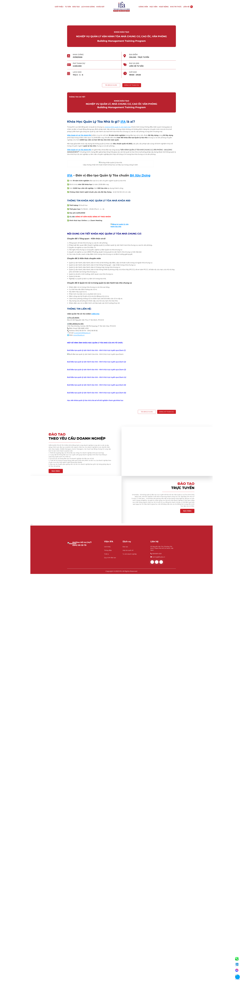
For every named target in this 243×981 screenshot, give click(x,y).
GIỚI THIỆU (59, 7)
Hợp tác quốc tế (128, 550)
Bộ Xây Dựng (140, 175)
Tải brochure (111, 85)
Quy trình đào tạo (110, 557)
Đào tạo (125, 547)
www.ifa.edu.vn (79, 335)
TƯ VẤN (68, 7)
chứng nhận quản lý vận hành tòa (118, 127)
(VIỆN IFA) (95, 314)
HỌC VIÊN (153, 7)
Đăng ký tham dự (131, 85)
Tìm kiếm (191, 6)
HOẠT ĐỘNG (164, 7)
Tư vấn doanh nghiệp (130, 554)
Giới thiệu (107, 547)
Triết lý (106, 554)
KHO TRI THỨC (176, 7)
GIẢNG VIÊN (143, 7)
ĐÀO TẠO (76, 7)
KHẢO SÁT (100, 7)
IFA (123, 121)
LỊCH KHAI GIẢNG (88, 7)
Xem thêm (56, 471)
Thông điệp (108, 550)
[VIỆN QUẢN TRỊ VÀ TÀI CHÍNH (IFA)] (121, 6)
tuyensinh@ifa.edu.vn (82, 333)
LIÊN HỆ (186, 7)
